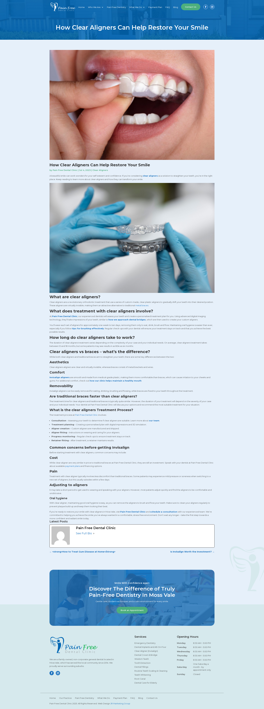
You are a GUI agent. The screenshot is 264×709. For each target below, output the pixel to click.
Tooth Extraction (142, 663)
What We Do (135, 7)
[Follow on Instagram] (212, 7)
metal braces (141, 305)
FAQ (167, 7)
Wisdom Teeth (141, 659)
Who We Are (94, 7)
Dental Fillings (141, 667)
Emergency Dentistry (145, 643)
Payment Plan (155, 7)
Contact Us (190, 7)
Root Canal (139, 679)
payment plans (72, 466)
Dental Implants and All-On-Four (150, 647)
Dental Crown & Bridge (145, 655)
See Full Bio (84, 533)
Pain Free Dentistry (116, 7)
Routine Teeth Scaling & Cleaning (150, 671)
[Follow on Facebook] (205, 7)
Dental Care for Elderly (145, 683)
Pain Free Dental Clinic (65, 170)
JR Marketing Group (120, 703)
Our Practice (65, 698)
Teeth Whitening (142, 675)
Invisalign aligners (60, 377)
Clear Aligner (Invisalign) (146, 651)
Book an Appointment (132, 610)
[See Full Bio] (94, 533)
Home (81, 7)
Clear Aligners (100, 170)
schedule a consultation (163, 511)
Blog (175, 7)
